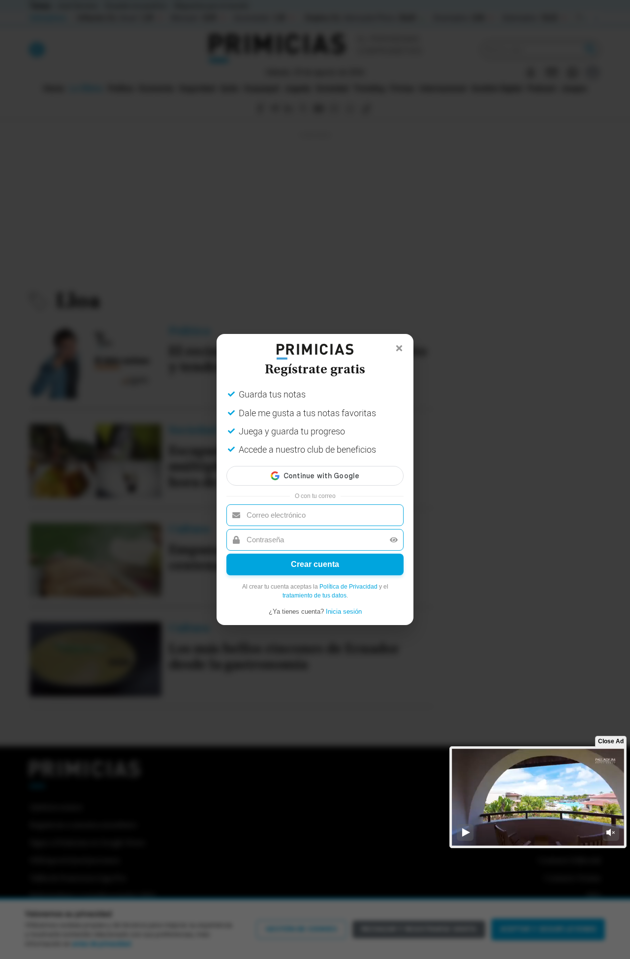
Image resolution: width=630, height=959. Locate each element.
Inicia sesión (344, 611)
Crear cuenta (315, 564)
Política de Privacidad (348, 586)
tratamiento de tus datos (314, 595)
